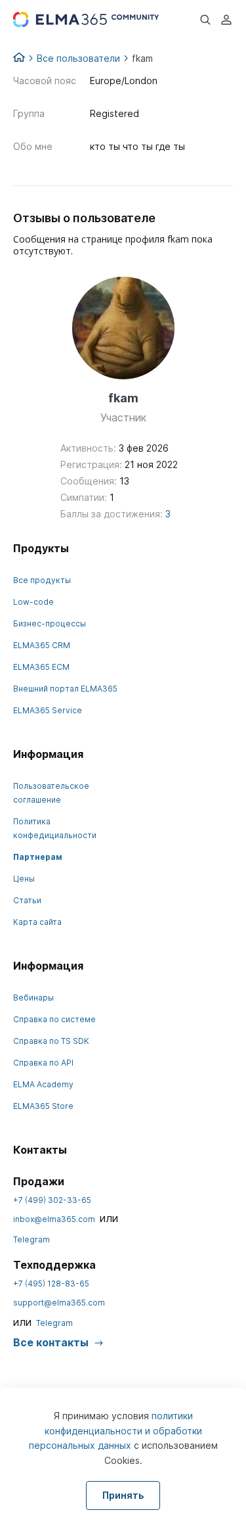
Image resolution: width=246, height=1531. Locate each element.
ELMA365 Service (47, 710)
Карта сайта (37, 922)
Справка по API (43, 1063)
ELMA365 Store (43, 1106)
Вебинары (33, 997)
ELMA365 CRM (41, 645)
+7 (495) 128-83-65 (51, 1283)
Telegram (31, 1239)
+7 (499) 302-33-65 (52, 1200)
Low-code (33, 602)
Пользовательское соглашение (51, 793)
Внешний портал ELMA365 (65, 689)
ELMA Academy (43, 1084)
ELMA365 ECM (41, 667)
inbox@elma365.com (54, 1219)
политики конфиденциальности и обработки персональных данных (115, 1430)
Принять (123, 1495)
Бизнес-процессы (49, 623)
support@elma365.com (59, 1302)
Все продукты (42, 580)
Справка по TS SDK (51, 1041)
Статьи (27, 900)
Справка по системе (54, 1019)
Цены (24, 878)
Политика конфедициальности (54, 828)
